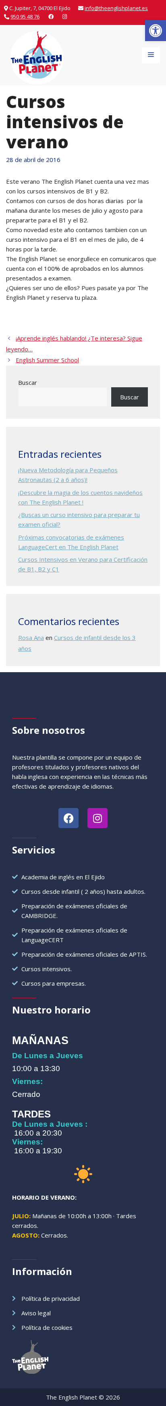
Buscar (27, 382)
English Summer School (47, 360)
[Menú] (151, 55)
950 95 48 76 (24, 16)
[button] (155, 30)
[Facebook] (51, 16)
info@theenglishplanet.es (116, 8)
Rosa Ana (31, 637)
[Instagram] (64, 16)
